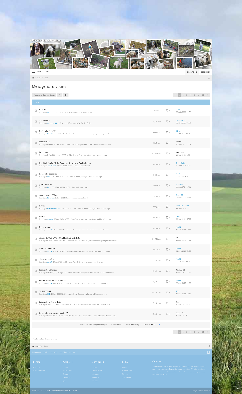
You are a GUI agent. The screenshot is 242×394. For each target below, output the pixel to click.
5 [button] (194, 95)
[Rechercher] (59, 95)
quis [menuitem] (64, 381)
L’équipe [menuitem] (36, 367)
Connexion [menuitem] (205, 72)
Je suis (42, 216)
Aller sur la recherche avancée (45, 339)
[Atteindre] (208, 78)
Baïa (41, 109)
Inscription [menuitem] (192, 72)
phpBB (46, 391)
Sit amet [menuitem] (66, 374)
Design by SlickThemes (201, 391)
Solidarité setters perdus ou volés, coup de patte (89, 294)
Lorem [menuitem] (65, 367)
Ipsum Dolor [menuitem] (67, 371)
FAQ (47, 72)
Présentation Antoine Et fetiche (52, 280)
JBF (48, 294)
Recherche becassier (48, 174)
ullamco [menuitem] (95, 381)
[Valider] (159, 324)
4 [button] (190, 95)
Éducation (43, 152)
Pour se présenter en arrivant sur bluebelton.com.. (93, 144)
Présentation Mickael (48, 270)
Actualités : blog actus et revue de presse (88, 262)
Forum (40, 72)
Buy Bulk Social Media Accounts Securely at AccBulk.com (65, 163)
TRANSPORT (45, 291)
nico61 (50, 112)
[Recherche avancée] (65, 95)
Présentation (44, 142)
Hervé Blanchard (53, 208)
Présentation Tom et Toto (50, 302)
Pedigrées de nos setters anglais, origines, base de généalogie (95, 134)
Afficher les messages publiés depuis (100, 324)
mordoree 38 (52, 123)
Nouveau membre (47, 248)
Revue (42, 206)
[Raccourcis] (33, 72)
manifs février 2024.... (49, 195)
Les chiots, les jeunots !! (83, 112)
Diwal (49, 134)
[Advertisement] (121, 19)
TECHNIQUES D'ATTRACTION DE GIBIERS (59, 238)
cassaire (50, 219)
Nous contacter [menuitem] (69, 352)
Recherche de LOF (47, 131)
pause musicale (45, 184)
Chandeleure (44, 120)
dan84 (49, 230)
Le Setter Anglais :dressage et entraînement (93, 155)
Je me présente (45, 227)
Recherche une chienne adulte (52, 313)
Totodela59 (51, 166)
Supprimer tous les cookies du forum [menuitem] (48, 352)
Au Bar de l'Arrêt (84, 123)
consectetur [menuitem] (67, 377)
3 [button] (186, 95)
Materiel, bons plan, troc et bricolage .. (88, 176)
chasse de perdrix (46, 259)
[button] (175, 95)
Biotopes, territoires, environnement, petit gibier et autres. (95, 241)
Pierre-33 (50, 187)
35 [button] (203, 95)
